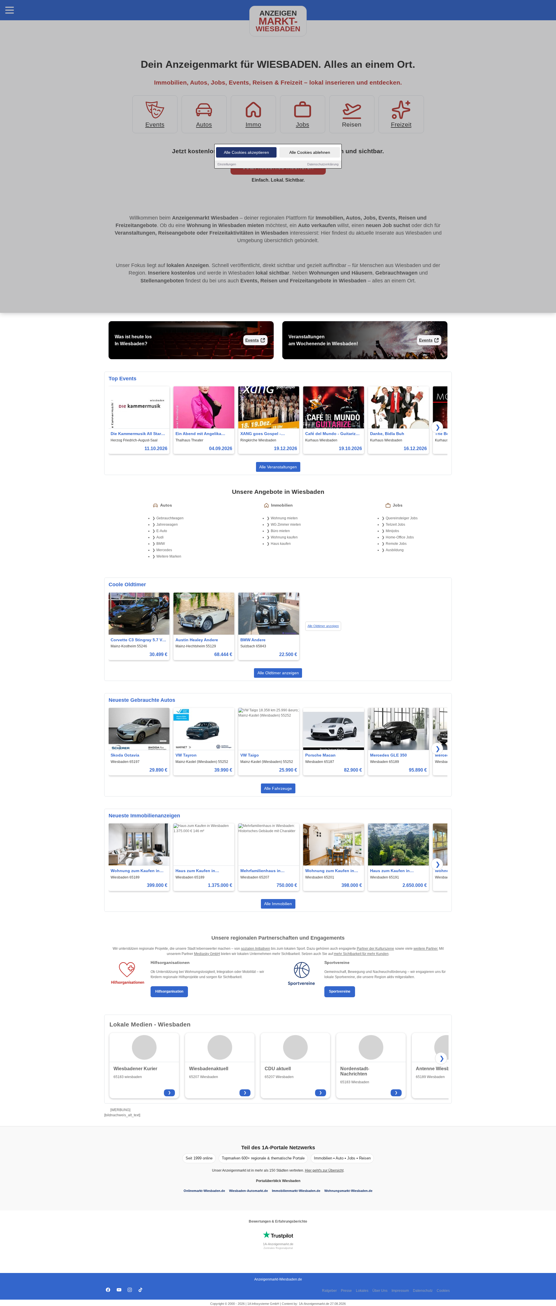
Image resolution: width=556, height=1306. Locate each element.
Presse (346, 1291)
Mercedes (164, 550)
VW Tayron (186, 755)
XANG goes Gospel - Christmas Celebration (262, 434)
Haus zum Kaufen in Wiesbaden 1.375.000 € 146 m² (202, 871)
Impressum (400, 1291)
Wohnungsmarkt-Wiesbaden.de (348, 1190)
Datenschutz (423, 1291)
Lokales (362, 1291)
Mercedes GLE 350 (388, 755)
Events (252, 340)
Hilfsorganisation (169, 991)
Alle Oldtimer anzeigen (323, 626)
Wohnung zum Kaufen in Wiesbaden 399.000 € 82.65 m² (137, 871)
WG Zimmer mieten (286, 525)
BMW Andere (253, 640)
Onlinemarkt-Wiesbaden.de (204, 1190)
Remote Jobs (396, 544)
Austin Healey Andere (196, 640)
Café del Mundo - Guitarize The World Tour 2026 (331, 434)
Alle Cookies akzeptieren (246, 152)
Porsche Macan (320, 755)
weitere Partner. (426, 949)
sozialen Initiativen (255, 949)
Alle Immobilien (278, 903)
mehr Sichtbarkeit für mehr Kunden (361, 954)
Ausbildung (395, 550)
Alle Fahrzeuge (278, 788)
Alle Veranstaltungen (278, 467)
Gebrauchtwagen (170, 518)
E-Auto (161, 531)
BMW (160, 544)
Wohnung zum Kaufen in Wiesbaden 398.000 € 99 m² (332, 871)
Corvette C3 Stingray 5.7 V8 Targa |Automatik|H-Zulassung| (137, 640)
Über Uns (379, 1291)
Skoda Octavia (125, 755)
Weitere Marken (168, 556)
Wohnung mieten (284, 518)
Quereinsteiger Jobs (402, 518)
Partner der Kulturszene (375, 949)
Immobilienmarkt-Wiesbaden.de (296, 1190)
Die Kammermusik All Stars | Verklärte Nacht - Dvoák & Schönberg (138, 434)
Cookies (443, 1291)
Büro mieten (280, 531)
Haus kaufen (281, 544)
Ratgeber (329, 1291)
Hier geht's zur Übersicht (324, 1170)
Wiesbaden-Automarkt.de (248, 1190)
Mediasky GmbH (207, 954)
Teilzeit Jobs (395, 525)
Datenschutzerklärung (323, 164)
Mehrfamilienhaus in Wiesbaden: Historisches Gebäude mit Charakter (265, 871)
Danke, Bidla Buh (387, 433)
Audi (160, 537)
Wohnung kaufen (284, 537)
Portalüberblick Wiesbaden (278, 1181)
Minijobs (392, 531)
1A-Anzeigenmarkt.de (278, 1244)
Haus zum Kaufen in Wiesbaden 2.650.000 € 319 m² (396, 871)
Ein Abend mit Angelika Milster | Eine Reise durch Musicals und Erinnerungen (202, 434)
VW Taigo (249, 755)
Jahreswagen (167, 525)
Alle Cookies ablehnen (309, 152)
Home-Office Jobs (400, 537)
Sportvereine (339, 991)
